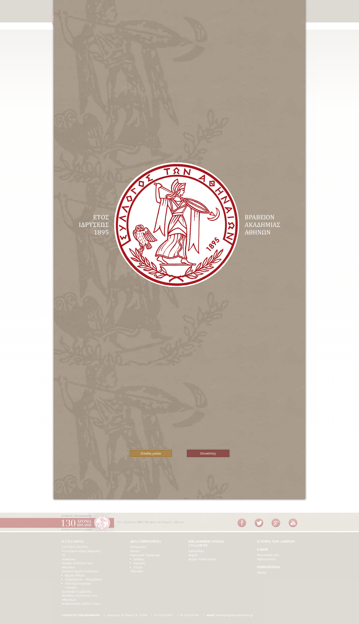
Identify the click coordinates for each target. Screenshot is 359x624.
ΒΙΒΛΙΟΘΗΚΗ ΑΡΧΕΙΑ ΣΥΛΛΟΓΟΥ (206, 544)
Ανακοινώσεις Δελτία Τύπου (81, 604)
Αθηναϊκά (136, 571)
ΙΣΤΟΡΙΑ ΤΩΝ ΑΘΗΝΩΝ (276, 541)
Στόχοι (138, 567)
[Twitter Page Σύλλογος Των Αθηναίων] (258, 522)
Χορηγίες (139, 563)
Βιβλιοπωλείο (266, 559)
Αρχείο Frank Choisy (202, 559)
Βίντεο (134, 551)
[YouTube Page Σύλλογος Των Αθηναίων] (293, 522)
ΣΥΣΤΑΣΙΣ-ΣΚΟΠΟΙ (75, 547)
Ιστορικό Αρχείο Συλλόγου (80, 571)
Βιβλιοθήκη (196, 551)
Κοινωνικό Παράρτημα (145, 555)
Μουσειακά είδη (268, 555)
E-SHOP (262, 550)
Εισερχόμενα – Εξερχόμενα (83, 579)
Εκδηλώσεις (138, 547)
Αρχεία (193, 555)
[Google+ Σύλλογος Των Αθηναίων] (276, 522)
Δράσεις (138, 559)
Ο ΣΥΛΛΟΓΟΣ (73, 541)
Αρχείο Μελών (75, 575)
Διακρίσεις (69, 559)
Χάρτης (261, 572)
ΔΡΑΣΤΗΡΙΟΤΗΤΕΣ (146, 541)
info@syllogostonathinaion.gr (230, 615)
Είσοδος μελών (151, 453)
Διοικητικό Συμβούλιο (77, 591)
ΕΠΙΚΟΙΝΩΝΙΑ (268, 567)
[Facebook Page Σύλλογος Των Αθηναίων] (241, 522)
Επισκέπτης (208, 453)
